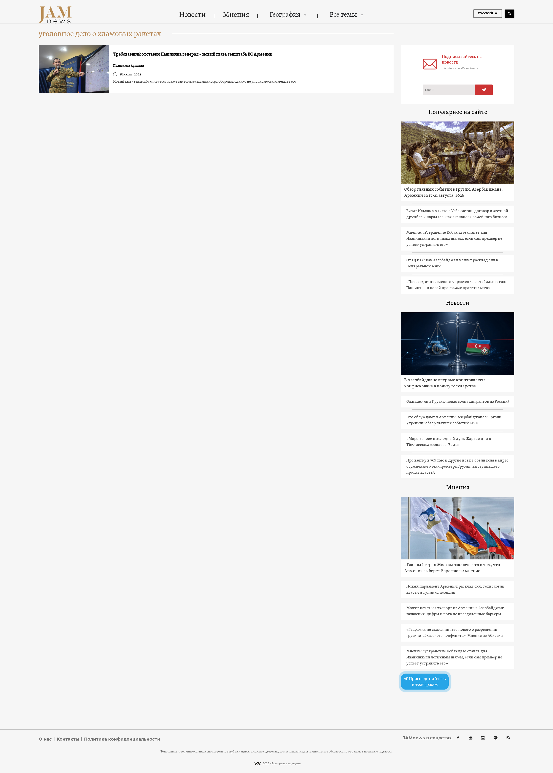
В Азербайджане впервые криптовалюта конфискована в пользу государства (445, 383)
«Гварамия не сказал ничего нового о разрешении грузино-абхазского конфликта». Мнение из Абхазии (454, 632)
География (285, 15)
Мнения (236, 15)
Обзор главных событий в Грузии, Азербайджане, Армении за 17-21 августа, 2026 (453, 192)
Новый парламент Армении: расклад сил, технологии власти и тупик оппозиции (455, 589)
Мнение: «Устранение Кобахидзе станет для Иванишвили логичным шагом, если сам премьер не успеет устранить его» (454, 238)
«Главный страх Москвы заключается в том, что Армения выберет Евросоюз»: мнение (452, 568)
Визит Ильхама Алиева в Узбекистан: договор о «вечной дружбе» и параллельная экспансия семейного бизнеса (457, 214)
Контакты (68, 739)
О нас (45, 739)
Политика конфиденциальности (122, 739)
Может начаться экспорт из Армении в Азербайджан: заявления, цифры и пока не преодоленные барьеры (455, 611)
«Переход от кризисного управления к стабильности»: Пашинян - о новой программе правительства (456, 285)
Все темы (343, 15)
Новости (192, 15)
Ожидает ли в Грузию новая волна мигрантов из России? (457, 401)
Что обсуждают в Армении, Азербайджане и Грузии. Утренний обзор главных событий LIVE (454, 420)
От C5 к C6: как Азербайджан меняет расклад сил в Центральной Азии (452, 263)
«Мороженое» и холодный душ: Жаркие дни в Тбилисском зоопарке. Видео (448, 441)
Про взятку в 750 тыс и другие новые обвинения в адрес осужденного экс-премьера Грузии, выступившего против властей (457, 466)
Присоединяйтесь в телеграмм (427, 681)
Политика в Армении (128, 66)
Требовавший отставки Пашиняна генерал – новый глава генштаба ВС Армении (192, 54)
